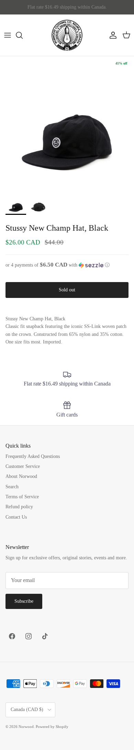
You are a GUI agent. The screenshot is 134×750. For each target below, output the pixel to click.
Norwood (26, 726)
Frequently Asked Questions (32, 456)
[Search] (22, 35)
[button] (67, 265)
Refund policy (19, 506)
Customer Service (22, 466)
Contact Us (16, 517)
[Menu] (7, 35)
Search (12, 486)
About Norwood (21, 476)
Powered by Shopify (52, 726)
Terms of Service (22, 496)
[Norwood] (67, 35)
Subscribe (23, 601)
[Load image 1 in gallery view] (67, 123)
